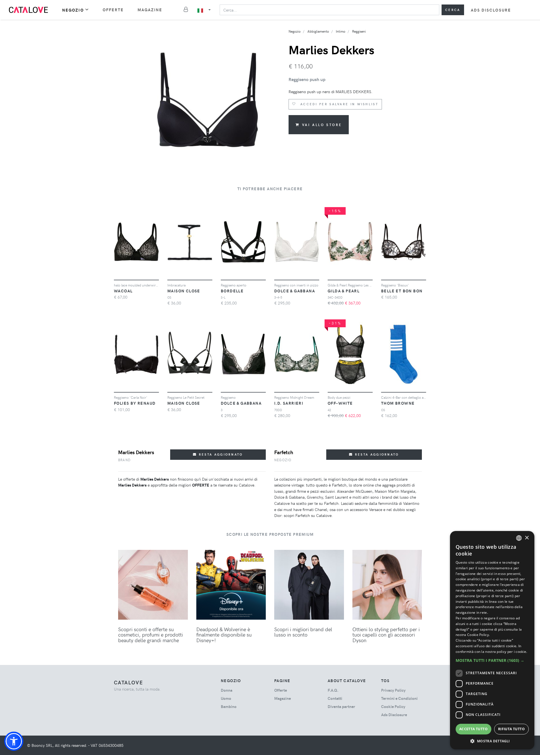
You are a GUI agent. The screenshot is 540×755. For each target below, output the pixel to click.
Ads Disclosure (491, 10)
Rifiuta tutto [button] (511, 729)
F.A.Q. (333, 690)
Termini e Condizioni (399, 698)
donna (226, 690)
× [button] (527, 538)
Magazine (150, 9)
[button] (14, 741)
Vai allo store (322, 124)
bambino (229, 706)
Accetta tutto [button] (473, 729)
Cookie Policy (393, 706)
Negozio (73, 10)
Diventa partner (341, 706)
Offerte (113, 9)
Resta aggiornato (220, 454)
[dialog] (492, 640)
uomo (226, 698)
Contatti (335, 698)
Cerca (452, 10)
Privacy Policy (393, 690)
